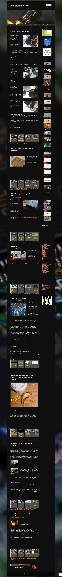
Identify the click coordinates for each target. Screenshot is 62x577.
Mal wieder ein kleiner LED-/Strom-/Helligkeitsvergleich (47, 191)
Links (21, 188)
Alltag (16, 142)
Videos (43, 257)
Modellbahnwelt (20, 438)
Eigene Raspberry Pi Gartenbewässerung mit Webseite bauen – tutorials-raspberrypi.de (47, 149)
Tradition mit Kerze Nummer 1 (46, 287)
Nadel (26, 189)
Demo (14, 369)
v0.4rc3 (21, 370)
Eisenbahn (16, 558)
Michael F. (22, 33)
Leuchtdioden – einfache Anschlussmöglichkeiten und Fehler (47, 98)
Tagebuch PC (16, 455)
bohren (37, 142)
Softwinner (13, 370)
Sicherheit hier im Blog (45, 271)
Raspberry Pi (44, 251)
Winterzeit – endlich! (45, 288)
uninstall (18, 370)
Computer (14, 509)
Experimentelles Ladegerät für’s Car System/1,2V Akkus (47, 129)
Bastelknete (36, 188)
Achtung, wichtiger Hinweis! (46, 264)
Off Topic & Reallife (18, 508)
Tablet (16, 370)
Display (16, 369)
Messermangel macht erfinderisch (20, 31)
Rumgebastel (19, 142)
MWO (23, 438)
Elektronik (17, 241)
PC (20, 509)
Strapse (27, 143)
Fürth (37, 437)
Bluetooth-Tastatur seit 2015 (46, 276)
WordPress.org (34, 568)
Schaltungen (15, 242)
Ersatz (11, 143)
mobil (11, 294)
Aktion (11, 558)
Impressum (21, 24)
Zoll (22, 370)
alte (26, 241)
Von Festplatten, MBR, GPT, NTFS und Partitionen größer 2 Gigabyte (47, 198)
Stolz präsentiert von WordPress (33, 573)
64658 (27, 437)
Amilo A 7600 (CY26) (45, 265)
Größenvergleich (46, 221)
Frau (14, 189)
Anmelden (33, 565)
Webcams (43, 259)
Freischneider (14, 143)
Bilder (43, 233)
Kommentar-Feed (34, 567)
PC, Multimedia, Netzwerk (46, 245)
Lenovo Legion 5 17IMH (46, 240)
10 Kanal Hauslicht (45, 228)
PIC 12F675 (44, 247)
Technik (22, 142)
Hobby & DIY (44, 237)
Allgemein (43, 231)
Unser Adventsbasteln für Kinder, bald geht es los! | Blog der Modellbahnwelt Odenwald (21, 377)
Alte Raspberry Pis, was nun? (46, 282)
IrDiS (43, 239)
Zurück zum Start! (13, 418)
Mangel (25, 143)
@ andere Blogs (18, 188)
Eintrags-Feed (34, 566)
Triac (22, 242)
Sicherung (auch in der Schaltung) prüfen (47, 142)
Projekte (43, 249)
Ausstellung (31, 437)
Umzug (26, 509)
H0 (20, 558)
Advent (29, 437)
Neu (12, 242)
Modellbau (18, 557)
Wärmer (29, 509)
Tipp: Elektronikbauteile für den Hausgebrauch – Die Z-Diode (47, 67)
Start (11, 24)
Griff (16, 189)
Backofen (32, 188)
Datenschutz (27, 24)
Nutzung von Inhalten (43, 24)
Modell (14, 438)
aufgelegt (28, 241)
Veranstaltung (12, 559)
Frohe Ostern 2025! (45, 289)
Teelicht (22, 509)
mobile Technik (44, 242)
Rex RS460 (44, 253)
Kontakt (48, 24)
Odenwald (26, 438)
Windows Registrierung (45, 272)
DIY (13, 189)
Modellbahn (16, 438)
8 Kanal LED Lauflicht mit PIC (46, 229)
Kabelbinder (18, 143)
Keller (19, 509)
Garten (33, 293)
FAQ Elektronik (44, 266)
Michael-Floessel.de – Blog (19, 5)
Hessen (11, 438)
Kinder (22, 558)
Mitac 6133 (44, 270)
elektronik (36, 241)
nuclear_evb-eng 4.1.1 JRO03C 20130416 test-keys (28, 369)
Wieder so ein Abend (47, 216)
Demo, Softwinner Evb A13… (19, 299)
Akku (26, 293)
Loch (21, 143)
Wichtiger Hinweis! (16, 24)
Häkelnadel (18, 189)
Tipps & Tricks (26, 142)
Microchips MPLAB (45, 269)
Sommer (13, 294)
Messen (37, 293)
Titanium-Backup (24, 327)
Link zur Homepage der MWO (15, 535)
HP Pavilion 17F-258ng (45, 238)
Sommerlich (14, 246)
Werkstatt (31, 509)
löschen (20, 369)
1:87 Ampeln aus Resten (47, 123)
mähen (23, 143)
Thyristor (20, 242)
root (11, 370)
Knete (25, 189)
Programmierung (45, 248)
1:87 (23, 437)
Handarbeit (22, 189)
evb (17, 369)
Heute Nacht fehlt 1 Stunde (46, 281)
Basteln (34, 142)
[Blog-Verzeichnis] (17, 567)
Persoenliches (17, 293)
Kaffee (17, 509)
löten (11, 242)
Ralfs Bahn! (44, 250)
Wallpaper (43, 258)
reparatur (36, 369)
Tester (18, 242)
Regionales (21, 557)
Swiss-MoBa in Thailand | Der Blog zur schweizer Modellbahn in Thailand (47, 183)
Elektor (33, 241)
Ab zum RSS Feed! (45, 263)
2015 (25, 437)
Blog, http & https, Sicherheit (34, 24)
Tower (24, 509)
